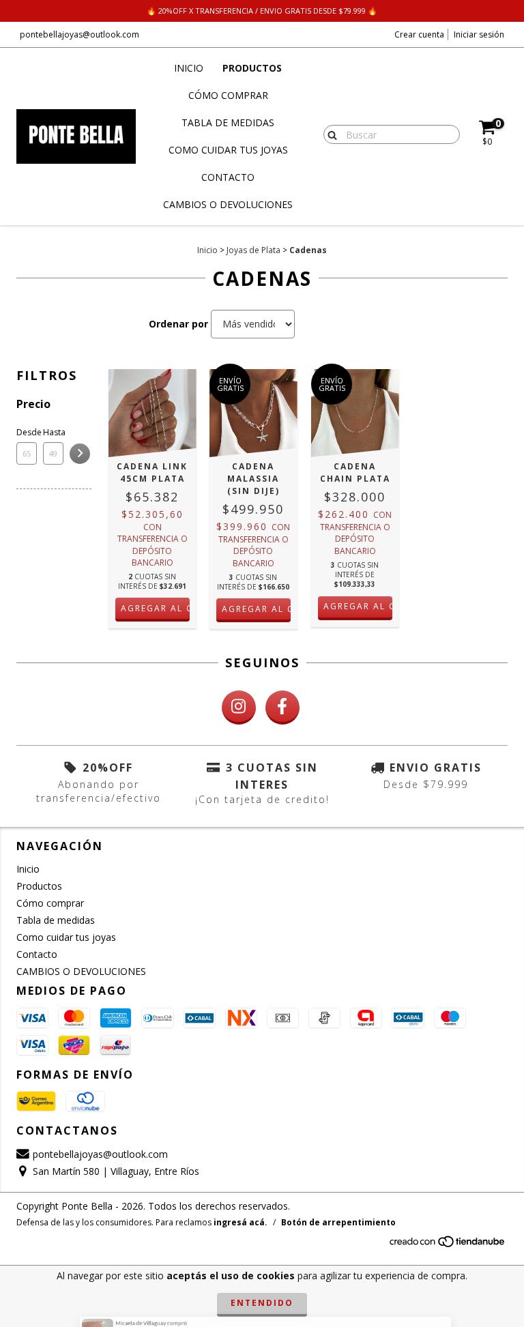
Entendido (262, 1303)
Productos (252, 67)
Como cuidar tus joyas (228, 149)
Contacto (227, 177)
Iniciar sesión (479, 34)
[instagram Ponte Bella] (239, 707)
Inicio (188, 67)
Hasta (53, 432)
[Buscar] (329, 133)
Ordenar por (178, 323)
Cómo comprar (228, 95)
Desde (26, 432)
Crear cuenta (419, 34)
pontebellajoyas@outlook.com (79, 34)
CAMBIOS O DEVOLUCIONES (228, 204)
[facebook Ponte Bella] (282, 707)
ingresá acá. (240, 1222)
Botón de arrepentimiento (338, 1222)
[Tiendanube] (448, 1245)
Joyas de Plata (253, 250)
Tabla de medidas (227, 122)
